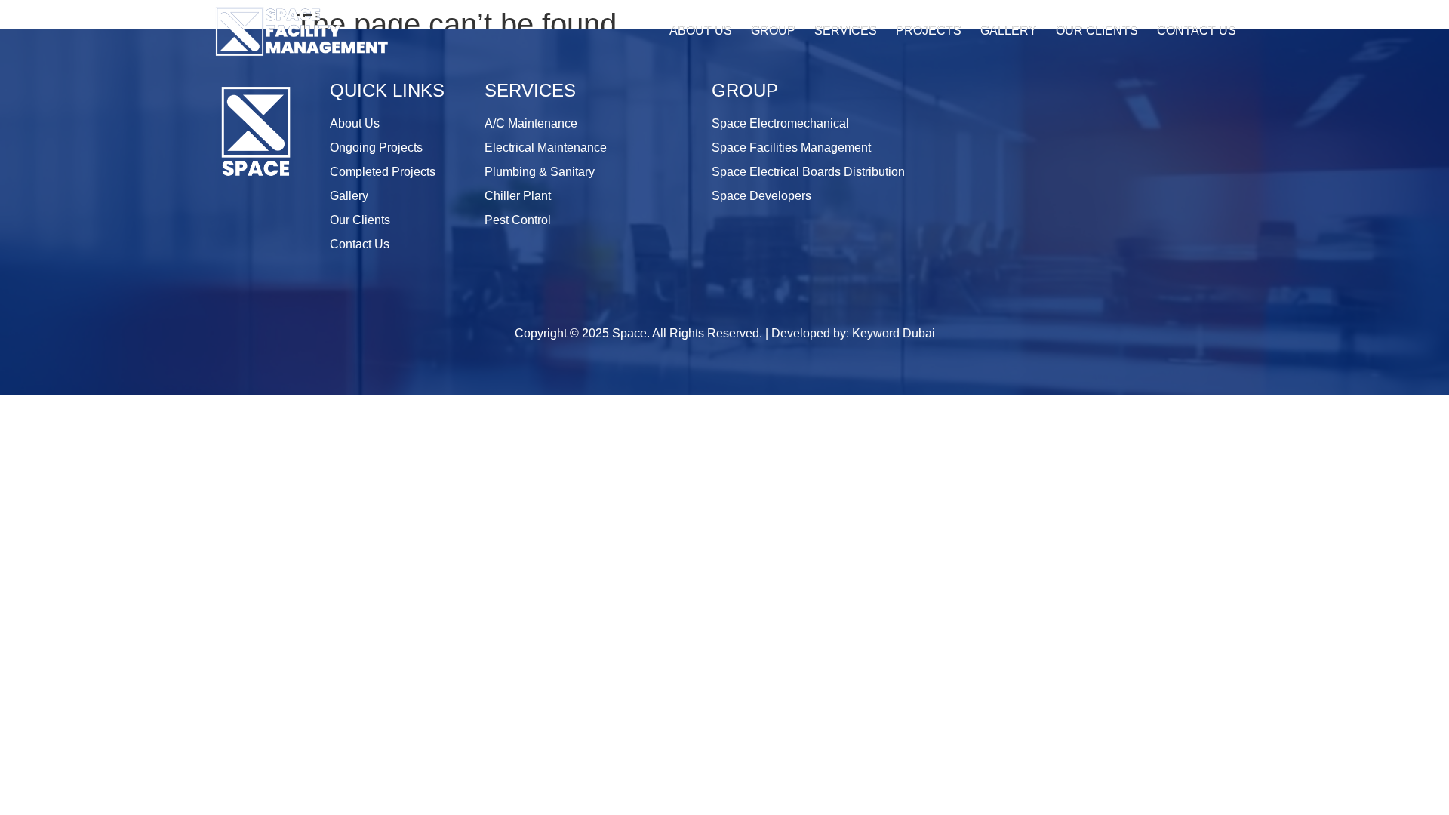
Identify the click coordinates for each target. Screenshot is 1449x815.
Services (845, 30)
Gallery (1008, 30)
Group (773, 30)
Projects (928, 30)
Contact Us (1196, 30)
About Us (700, 30)
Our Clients (1097, 30)
